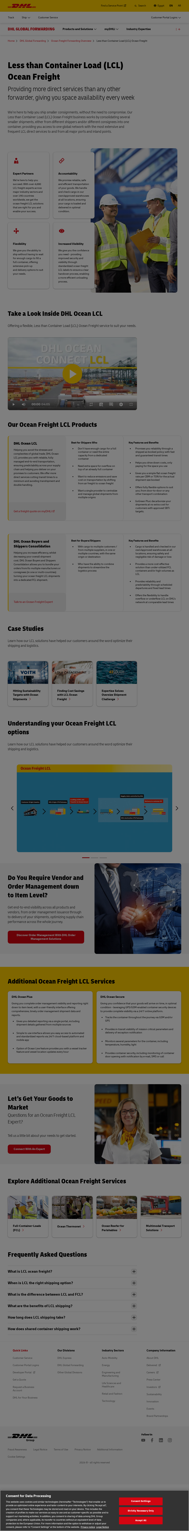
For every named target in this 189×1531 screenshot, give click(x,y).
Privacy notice (88, 1527)
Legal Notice (102, 1527)
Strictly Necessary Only (141, 1510)
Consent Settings (140, 1501)
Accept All (140, 1520)
